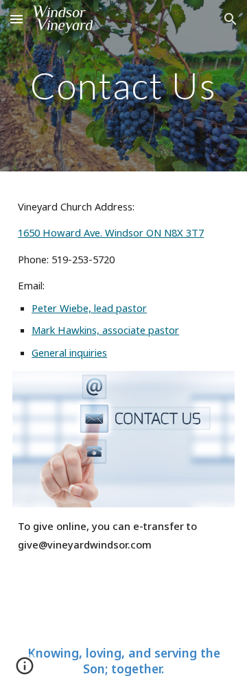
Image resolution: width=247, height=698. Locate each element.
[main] (123, 85)
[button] (16, 19)
